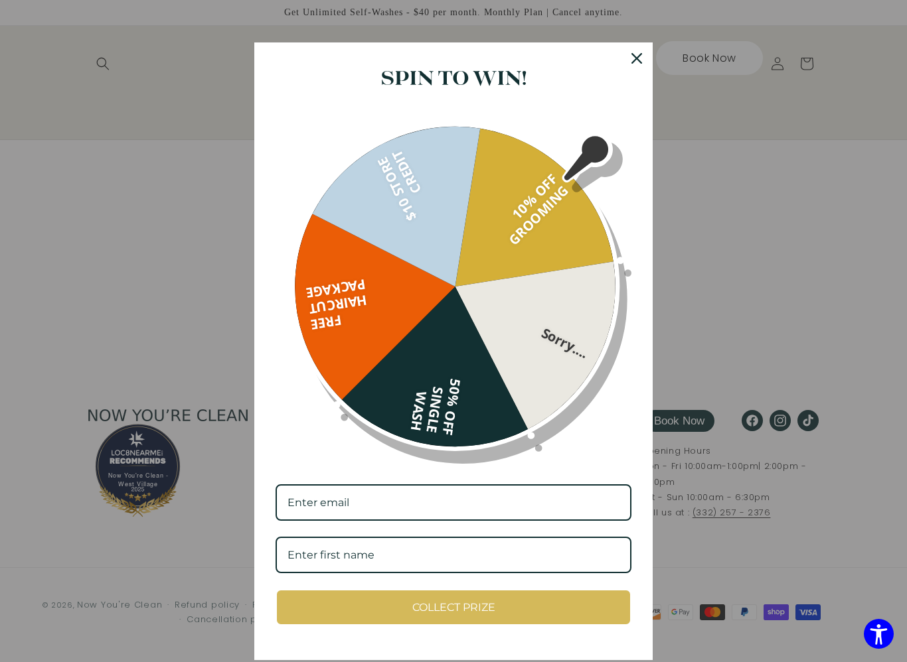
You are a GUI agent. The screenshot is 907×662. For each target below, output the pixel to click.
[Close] (637, 58)
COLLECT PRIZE (453, 607)
